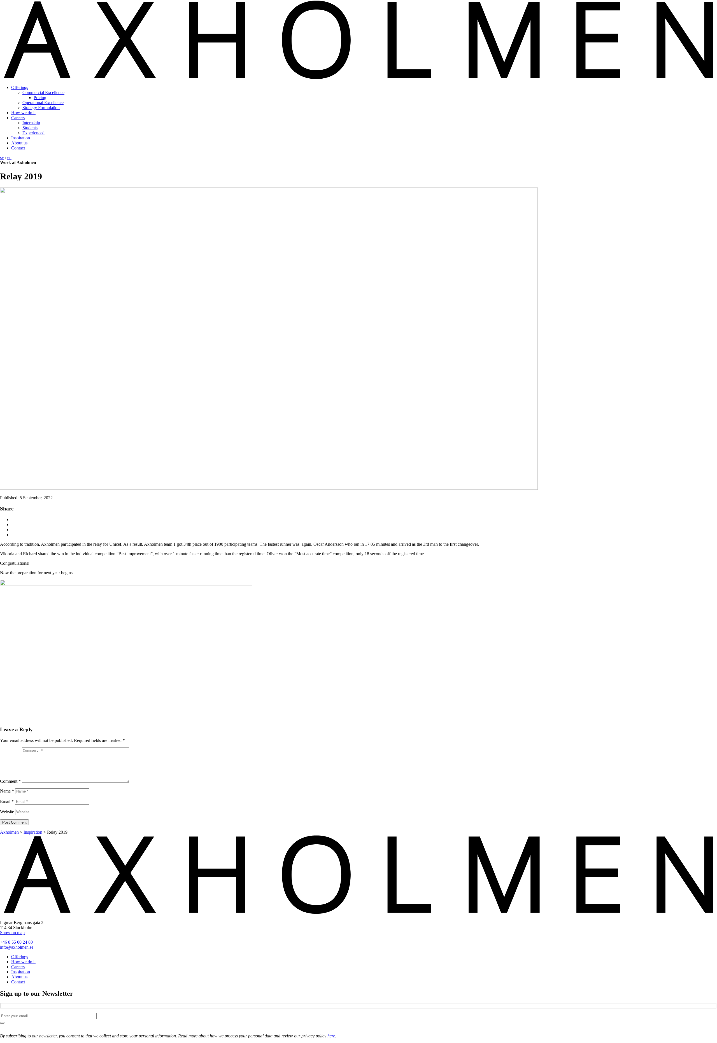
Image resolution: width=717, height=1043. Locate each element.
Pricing (40, 97)
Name (7, 791)
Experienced (33, 132)
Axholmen (9, 832)
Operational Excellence (43, 102)
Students (30, 127)
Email (7, 801)
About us (19, 142)
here (330, 1035)
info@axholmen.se (16, 947)
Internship (31, 122)
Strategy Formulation (41, 107)
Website (7, 811)
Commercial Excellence (43, 92)
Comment (10, 781)
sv (2, 157)
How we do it (23, 112)
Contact (18, 148)
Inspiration (20, 137)
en (9, 157)
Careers (18, 117)
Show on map (12, 932)
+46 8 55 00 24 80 (16, 942)
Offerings (19, 87)
